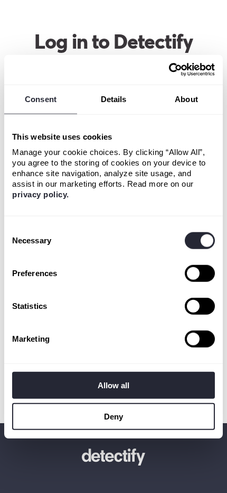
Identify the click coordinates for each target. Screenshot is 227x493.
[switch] (200, 273)
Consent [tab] (40, 98)
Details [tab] (114, 98)
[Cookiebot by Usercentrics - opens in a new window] (168, 70)
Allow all (113, 385)
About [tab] (186, 98)
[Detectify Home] (113, 458)
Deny (113, 416)
